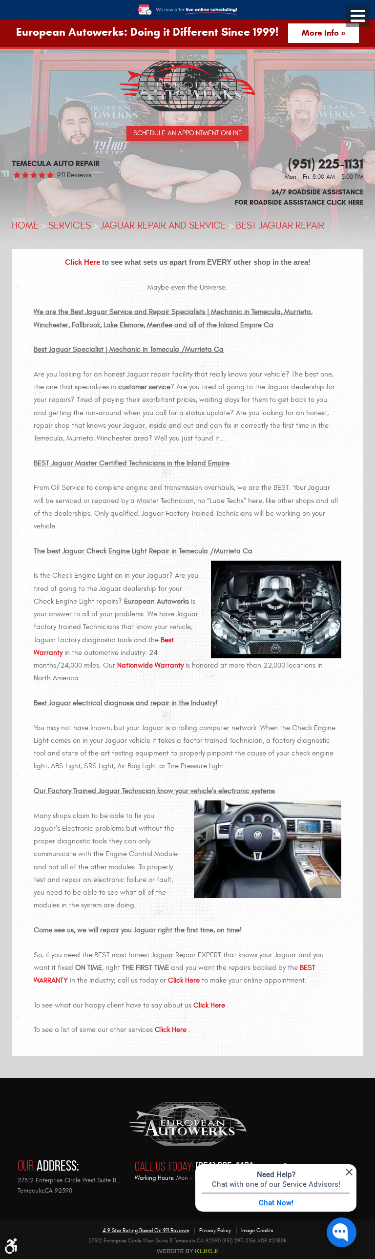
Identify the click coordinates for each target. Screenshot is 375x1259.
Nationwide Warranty (150, 665)
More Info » (323, 33)
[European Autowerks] (187, 86)
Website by (187, 1251)
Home (25, 225)
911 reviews (74, 175)
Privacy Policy (215, 1230)
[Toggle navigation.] (358, 16)
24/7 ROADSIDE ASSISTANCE (299, 197)
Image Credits (257, 1230)
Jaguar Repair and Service (163, 225)
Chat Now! (276, 1202)
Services (69, 225)
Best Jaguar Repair (280, 225)
